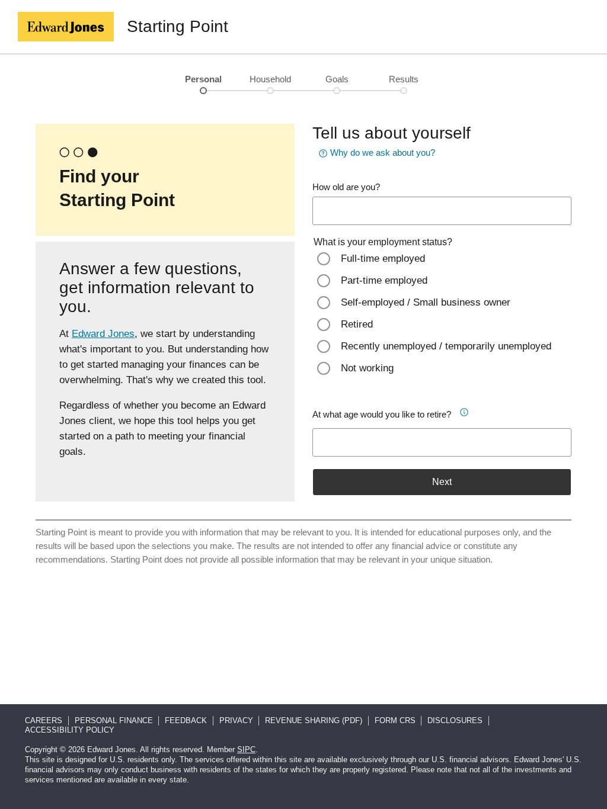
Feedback (186, 720)
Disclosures (455, 720)
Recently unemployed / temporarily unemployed (446, 346)
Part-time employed (384, 280)
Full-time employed (383, 258)
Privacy (236, 720)
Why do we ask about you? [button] (382, 152)
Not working (367, 368)
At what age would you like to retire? (381, 414)
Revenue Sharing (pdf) (313, 720)
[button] (468, 410)
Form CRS (395, 720)
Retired (357, 324)
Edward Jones (103, 333)
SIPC (246, 749)
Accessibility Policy (69, 729)
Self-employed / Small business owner (425, 302)
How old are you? (346, 187)
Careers (43, 720)
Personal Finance (114, 720)
